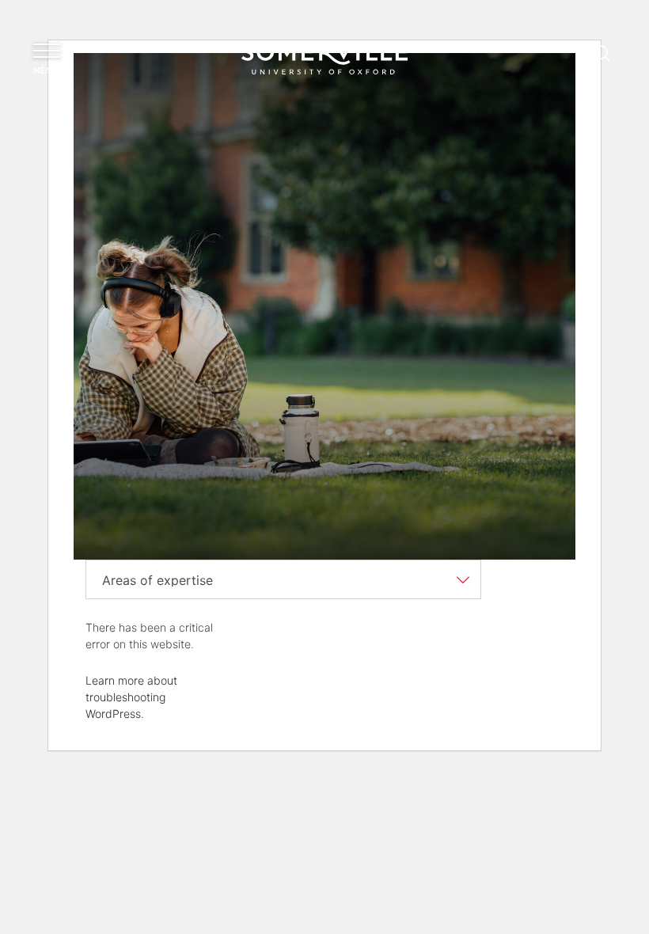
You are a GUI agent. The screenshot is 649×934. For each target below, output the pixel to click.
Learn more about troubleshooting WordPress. (131, 697)
